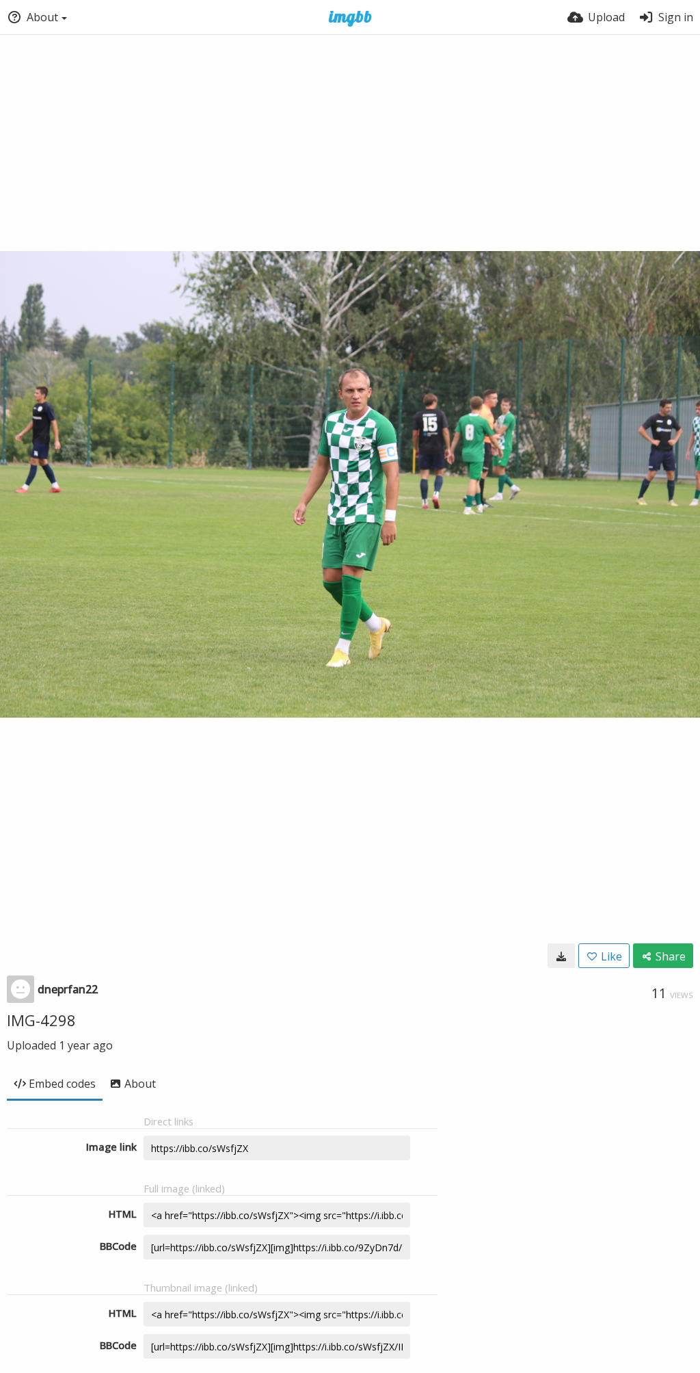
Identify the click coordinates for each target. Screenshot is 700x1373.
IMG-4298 (41, 1020)
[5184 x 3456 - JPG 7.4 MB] (561, 955)
